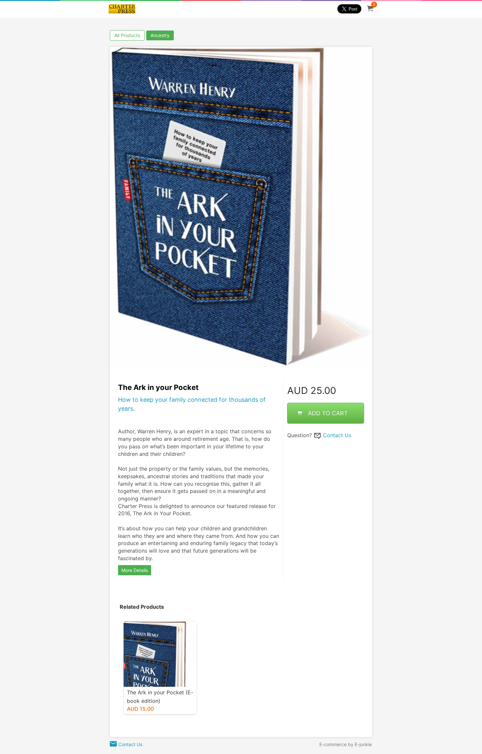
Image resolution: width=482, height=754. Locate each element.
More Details (134, 570)
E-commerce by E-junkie (345, 744)
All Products (127, 35)
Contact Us (337, 435)
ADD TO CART (328, 412)
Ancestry (160, 35)
